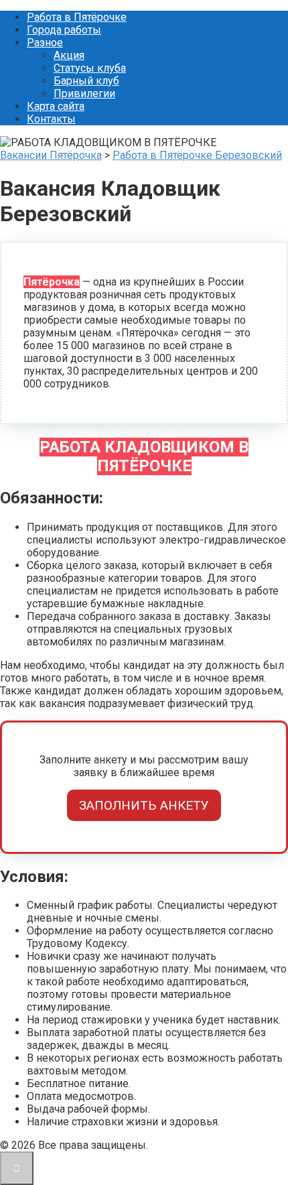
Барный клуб (86, 80)
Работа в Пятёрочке (77, 17)
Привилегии (84, 93)
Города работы (64, 29)
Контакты (51, 119)
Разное (45, 42)
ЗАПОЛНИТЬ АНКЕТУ (144, 805)
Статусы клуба (90, 68)
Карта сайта (55, 106)
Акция (69, 55)
